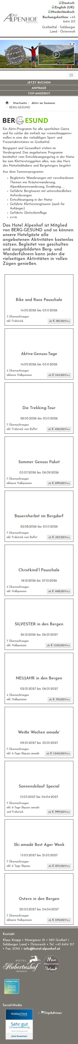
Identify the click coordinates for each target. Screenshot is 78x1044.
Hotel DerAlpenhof (19, 1030)
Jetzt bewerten (19, 1036)
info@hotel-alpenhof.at (42, 949)
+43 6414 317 (64, 944)
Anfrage (39, 88)
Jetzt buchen (39, 82)
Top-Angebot (39, 93)
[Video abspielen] (56, 54)
